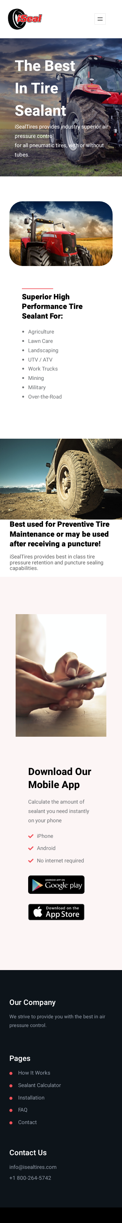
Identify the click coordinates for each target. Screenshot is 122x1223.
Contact (27, 1122)
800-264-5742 (34, 1178)
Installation (31, 1098)
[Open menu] (100, 19)
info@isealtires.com (33, 1167)
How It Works (34, 1073)
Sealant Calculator (39, 1085)
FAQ (23, 1110)
